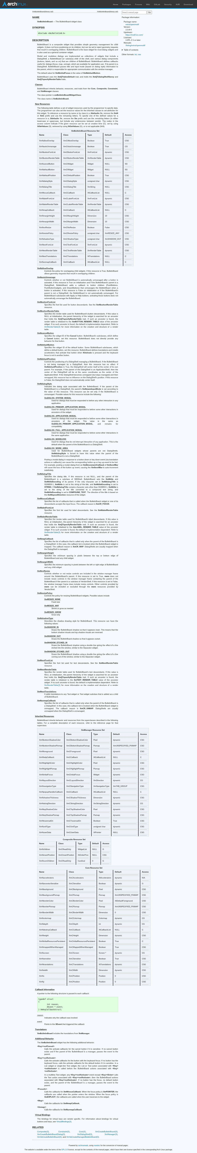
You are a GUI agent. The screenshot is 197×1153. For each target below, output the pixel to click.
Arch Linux (14, 4)
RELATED (38, 1127)
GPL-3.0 (64, 1150)
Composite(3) (43, 1131)
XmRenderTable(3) (52, 327)
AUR (178, 4)
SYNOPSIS (38, 27)
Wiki (148, 4)
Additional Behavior (44, 1039)
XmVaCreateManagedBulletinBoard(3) (82, 1137)
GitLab (157, 4)
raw (139, 54)
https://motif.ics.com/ (134, 35)
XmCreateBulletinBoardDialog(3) (51, 1134)
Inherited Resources (44, 716)
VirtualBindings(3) (63, 1121)
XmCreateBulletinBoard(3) (106, 1131)
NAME (35, 17)
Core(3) (82, 1131)
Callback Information (45, 989)
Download (188, 4)
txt (136, 54)
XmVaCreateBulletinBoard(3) (49, 1137)
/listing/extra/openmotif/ (135, 45)
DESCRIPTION (40, 40)
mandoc (97, 1145)
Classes (38, 84)
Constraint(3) (64, 1131)
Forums (138, 4)
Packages (126, 4)
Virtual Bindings (42, 1115)
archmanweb (83, 1145)
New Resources (42, 104)
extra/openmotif (132, 24)
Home (115, 4)
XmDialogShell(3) (84, 1134)
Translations (41, 1029)
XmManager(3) (111, 1134)
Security (168, 4)
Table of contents (131, 50)
